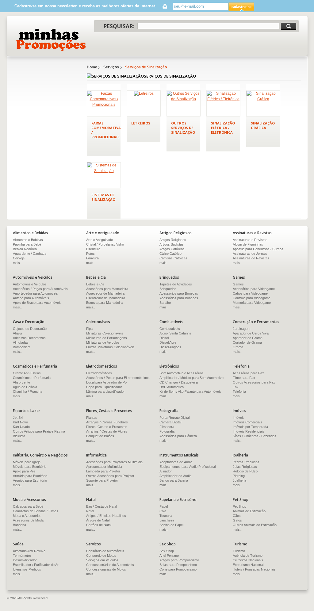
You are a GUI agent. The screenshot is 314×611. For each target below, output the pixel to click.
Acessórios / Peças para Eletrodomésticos (118, 378)
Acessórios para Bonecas (178, 293)
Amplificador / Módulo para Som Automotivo (191, 378)
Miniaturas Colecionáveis (104, 333)
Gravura (92, 258)
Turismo (239, 551)
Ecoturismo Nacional (248, 565)
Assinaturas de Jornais (250, 253)
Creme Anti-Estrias (27, 373)
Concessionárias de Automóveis (110, 565)
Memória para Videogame (252, 302)
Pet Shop (239, 506)
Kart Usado (21, 427)
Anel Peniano (169, 555)
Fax (236, 387)
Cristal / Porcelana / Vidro (105, 244)
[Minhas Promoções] (50, 40)
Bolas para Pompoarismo (178, 565)
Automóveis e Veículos (30, 284)
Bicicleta (19, 436)
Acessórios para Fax (248, 373)
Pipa (89, 328)
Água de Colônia (25, 387)
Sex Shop (166, 551)
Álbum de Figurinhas (248, 244)
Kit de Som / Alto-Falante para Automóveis (190, 391)
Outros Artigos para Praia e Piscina (39, 431)
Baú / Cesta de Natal (101, 506)
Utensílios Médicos (27, 569)
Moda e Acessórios (27, 515)
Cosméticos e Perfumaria (32, 378)
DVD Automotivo (171, 387)
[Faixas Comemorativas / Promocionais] (104, 103)
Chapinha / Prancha (27, 391)
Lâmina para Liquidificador (105, 391)
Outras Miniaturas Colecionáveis (110, 347)
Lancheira (166, 520)
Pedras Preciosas (246, 462)
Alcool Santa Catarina (175, 333)
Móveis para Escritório (29, 466)
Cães (237, 515)
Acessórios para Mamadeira (107, 289)
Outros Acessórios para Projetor (110, 476)
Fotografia (166, 431)
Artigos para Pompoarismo (179, 560)
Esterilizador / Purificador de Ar (36, 565)
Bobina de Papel (171, 525)
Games (238, 284)
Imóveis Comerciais (247, 422)
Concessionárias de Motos (106, 569)
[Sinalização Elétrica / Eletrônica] (223, 103)
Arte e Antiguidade (99, 240)
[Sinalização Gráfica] (263, 103)
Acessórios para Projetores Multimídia (114, 462)
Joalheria (239, 480)
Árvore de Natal (97, 520)
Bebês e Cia (95, 284)
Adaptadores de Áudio (175, 462)
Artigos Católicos (172, 249)
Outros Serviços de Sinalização (183, 128)
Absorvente (21, 382)
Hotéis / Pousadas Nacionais (254, 569)
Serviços (111, 67)
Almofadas (21, 342)
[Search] (288, 26)
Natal (90, 511)
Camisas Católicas (173, 258)
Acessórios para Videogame (254, 289)
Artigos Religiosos (172, 240)
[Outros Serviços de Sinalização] (184, 103)
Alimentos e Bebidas (28, 240)
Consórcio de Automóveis (105, 551)
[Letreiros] (144, 103)
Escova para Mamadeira (104, 302)
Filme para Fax (244, 378)
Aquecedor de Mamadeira (105, 293)
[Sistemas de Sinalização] (104, 175)
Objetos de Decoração (30, 328)
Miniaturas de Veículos (103, 342)
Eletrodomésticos (99, 373)
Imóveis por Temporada (250, 427)
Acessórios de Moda (28, 520)
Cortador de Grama (247, 342)
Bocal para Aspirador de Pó (106, 382)
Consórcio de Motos (101, 555)
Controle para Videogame (251, 298)
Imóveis (238, 417)
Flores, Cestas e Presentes (106, 427)
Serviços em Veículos (102, 560)
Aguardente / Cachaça (29, 253)
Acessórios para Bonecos (178, 298)
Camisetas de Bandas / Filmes (35, 511)
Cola (162, 511)
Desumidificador (25, 560)
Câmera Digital (170, 422)
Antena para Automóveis (31, 298)
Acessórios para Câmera (178, 436)
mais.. (17, 263)
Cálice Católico (170, 253)
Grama (238, 347)
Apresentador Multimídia (104, 466)
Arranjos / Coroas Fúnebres (107, 422)
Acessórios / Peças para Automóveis (40, 289)
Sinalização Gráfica (263, 125)
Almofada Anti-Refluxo (29, 551)
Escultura (93, 249)
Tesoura (165, 515)
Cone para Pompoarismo (178, 569)
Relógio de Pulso (245, 471)
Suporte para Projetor (102, 480)
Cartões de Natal (98, 525)
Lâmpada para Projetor (103, 471)
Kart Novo (20, 422)
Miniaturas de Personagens (106, 338)
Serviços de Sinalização (146, 67)
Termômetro (22, 555)
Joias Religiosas (245, 466)
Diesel (164, 338)
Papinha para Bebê (27, 244)
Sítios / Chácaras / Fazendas (254, 436)
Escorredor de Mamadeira (105, 298)
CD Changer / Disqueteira (178, 382)
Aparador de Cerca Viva (251, 333)
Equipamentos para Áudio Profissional (187, 466)
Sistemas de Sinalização (103, 197)
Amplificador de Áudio (175, 476)
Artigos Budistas (171, 244)
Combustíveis (169, 328)
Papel (163, 506)
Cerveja (19, 258)
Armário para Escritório (30, 476)
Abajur (17, 333)
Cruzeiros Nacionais (248, 560)
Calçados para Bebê (28, 506)
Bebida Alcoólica (25, 249)
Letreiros (140, 123)
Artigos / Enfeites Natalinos (106, 515)
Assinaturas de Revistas (251, 258)
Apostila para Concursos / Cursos (258, 249)
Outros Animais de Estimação (255, 525)
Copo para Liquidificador (104, 387)
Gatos (237, 520)
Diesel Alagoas (170, 347)
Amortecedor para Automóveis (35, 293)
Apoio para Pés (24, 471)
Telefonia (239, 391)
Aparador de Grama (247, 338)
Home (92, 67)
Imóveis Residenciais (248, 431)
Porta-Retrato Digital (174, 417)
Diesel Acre (167, 342)
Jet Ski (18, 417)
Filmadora (166, 427)
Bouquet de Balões (100, 436)
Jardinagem (241, 328)
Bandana (19, 525)
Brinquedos (167, 289)
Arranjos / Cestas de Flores (106, 431)
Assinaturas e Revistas (250, 240)
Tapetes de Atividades (175, 284)
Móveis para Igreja (26, 462)
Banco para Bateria (173, 480)
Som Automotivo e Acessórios (181, 373)
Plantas (91, 417)
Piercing (239, 476)
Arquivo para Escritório (30, 480)
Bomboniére (22, 347)
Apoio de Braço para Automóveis (37, 302)
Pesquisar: (119, 26)
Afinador (165, 471)
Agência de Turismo (247, 555)
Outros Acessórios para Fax (254, 382)
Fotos (90, 253)
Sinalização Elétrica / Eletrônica (223, 128)
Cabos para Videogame (250, 293)
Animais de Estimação (249, 511)
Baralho (165, 302)
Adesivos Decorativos (29, 338)
